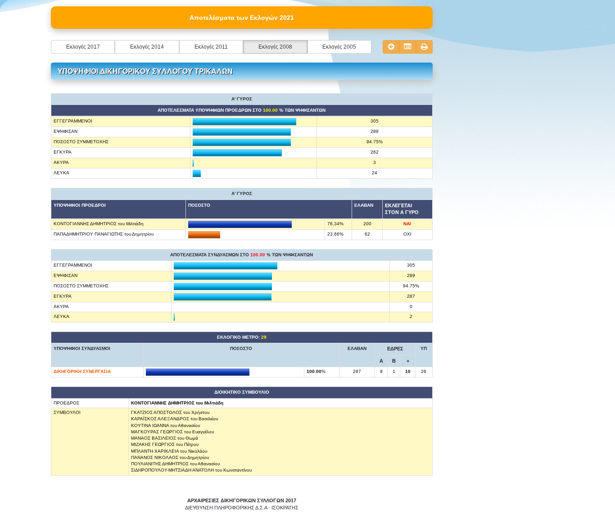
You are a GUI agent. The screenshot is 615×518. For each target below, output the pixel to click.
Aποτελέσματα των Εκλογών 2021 (242, 17)
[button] (83, 47)
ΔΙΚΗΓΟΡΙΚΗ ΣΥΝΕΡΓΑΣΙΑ (82, 371)
